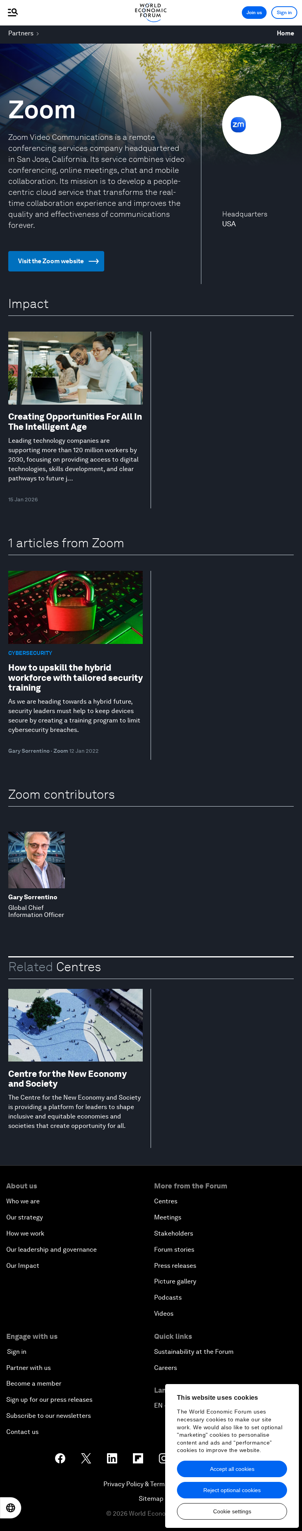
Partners (20, 33)
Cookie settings (232, 1511)
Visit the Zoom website (51, 261)
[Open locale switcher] (10, 1508)
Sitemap (151, 1498)
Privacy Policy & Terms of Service (151, 1484)
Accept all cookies (232, 1469)
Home (285, 33)
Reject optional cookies (232, 1490)
